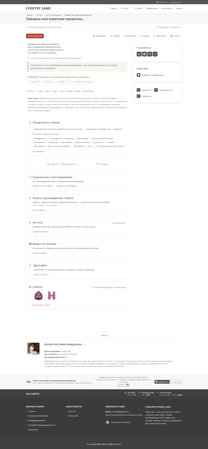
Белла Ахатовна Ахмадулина (63, 344)
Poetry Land (39, 8)
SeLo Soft (72, 411)
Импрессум (33, 430)
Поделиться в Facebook (42, 186)
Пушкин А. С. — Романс (103, 142)
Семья (54, 91)
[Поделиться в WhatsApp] (139, 54)
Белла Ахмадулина (53, 15)
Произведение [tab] (35, 36)
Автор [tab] (104, 335)
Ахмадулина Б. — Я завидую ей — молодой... (54, 138)
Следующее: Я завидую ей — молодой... (104, 129)
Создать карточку (40, 231)
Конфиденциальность (37, 420)
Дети (41, 91)
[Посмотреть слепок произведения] (38, 296)
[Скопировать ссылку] (155, 54)
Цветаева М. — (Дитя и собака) (75, 142)
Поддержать (163, 382)
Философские (88, 91)
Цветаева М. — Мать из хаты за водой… (52, 146)
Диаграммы (153, 8)
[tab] (99, 36)
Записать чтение (40, 274)
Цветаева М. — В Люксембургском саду (95, 138)
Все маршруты (38, 151)
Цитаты (139, 8)
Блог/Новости (166, 8)
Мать (48, 91)
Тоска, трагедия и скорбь (69, 91)
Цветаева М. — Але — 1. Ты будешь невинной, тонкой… (99, 146)
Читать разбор (38, 210)
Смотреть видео (39, 253)
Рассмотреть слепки (41, 305)
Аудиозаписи (177, 2)
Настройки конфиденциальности (41, 425)
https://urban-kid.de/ (123, 386)
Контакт (179, 8)
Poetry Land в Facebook (120, 422)
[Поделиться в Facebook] (144, 54)
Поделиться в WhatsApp (66, 186)
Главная (113, 8)
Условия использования (38, 416)
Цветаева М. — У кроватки (46, 142)
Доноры (177, 382)
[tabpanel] (104, 179)
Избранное (163, 2)
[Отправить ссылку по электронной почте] (149, 54)
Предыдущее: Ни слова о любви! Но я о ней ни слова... (58, 129)
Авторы (39, 15)
